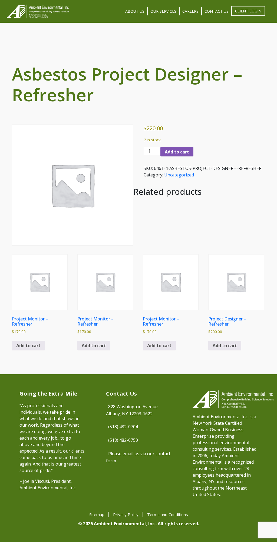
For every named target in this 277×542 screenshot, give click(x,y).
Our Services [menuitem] (163, 11)
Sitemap (96, 514)
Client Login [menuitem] (248, 11)
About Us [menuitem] (134, 11)
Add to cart (177, 152)
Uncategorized (179, 175)
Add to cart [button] (28, 346)
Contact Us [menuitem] (217, 11)
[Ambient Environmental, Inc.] (38, 11)
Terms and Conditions (167, 514)
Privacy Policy (125, 514)
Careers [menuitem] (190, 11)
